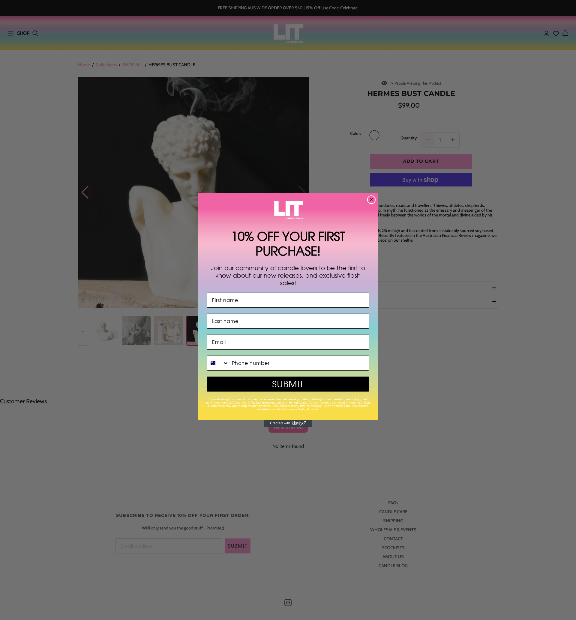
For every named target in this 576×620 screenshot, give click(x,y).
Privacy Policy (296, 409)
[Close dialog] (371, 199)
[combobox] (218, 363)
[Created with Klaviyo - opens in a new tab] (288, 423)
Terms (314, 409)
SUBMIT (288, 384)
